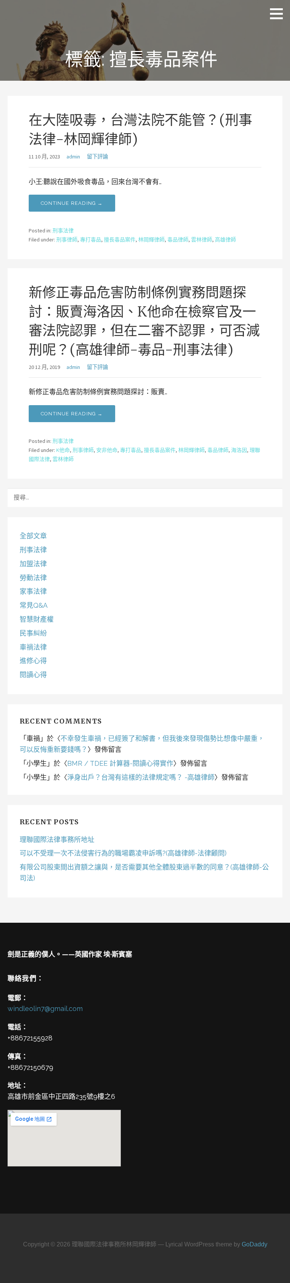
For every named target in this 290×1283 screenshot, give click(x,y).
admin (73, 156)
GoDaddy (254, 1244)
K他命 (63, 450)
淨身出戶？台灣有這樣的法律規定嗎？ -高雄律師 (140, 777)
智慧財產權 (37, 619)
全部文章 (33, 536)
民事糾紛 (33, 633)
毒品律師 (177, 239)
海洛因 (239, 450)
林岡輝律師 (151, 239)
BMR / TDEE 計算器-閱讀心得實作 (120, 763)
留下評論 (97, 156)
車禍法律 (33, 647)
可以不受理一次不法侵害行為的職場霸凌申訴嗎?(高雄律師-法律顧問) (123, 853)
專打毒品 (90, 239)
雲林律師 (201, 239)
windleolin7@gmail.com (45, 1009)
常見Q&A (34, 605)
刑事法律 (63, 230)
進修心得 (33, 661)
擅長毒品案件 (120, 239)
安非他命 (106, 450)
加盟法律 (33, 564)
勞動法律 (33, 578)
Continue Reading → (72, 203)
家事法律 (33, 591)
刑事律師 (66, 239)
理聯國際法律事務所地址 (57, 840)
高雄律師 (225, 239)
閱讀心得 (33, 675)
